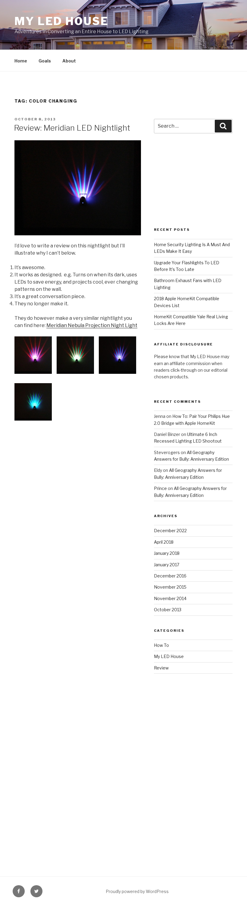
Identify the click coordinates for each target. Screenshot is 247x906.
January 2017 (166, 564)
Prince (160, 488)
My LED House (61, 21)
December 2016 (170, 575)
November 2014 (170, 598)
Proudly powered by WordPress (137, 891)
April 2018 (164, 542)
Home (20, 60)
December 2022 (170, 530)
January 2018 (167, 553)
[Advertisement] (193, 186)
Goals (45, 60)
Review (161, 667)
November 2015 (170, 587)
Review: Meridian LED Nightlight (72, 127)
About (69, 60)
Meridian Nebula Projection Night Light (91, 325)
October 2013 (167, 609)
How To (161, 645)
